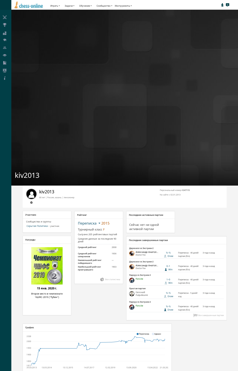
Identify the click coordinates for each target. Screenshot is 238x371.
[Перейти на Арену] (222, 5)
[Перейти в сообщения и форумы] (227, 5)
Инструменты (122, 5)
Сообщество (103, 5)
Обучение (84, 5)
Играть (54, 5)
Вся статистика (112, 279)
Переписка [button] (87, 223)
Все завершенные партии (211, 315)
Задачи (69, 5)
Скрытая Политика (37, 225)
